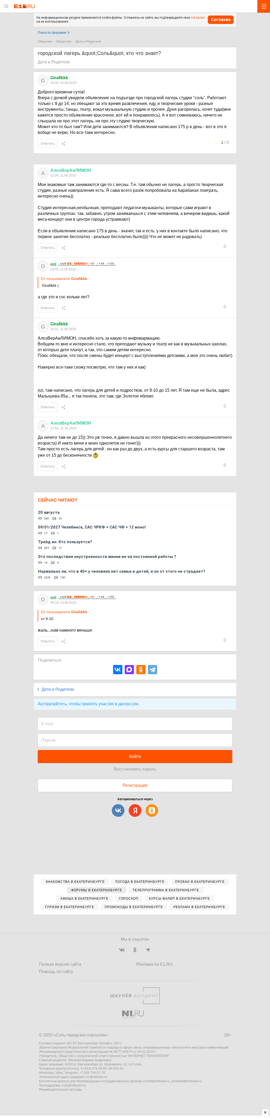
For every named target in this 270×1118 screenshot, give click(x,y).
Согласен (220, 19)
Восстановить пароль (135, 769)
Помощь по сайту (56, 971)
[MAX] (129, 669)
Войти (135, 756)
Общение (45, 41)
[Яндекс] (135, 810)
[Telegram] (152, 669)
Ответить (48, 143)
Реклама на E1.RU (154, 964)
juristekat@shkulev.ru (186, 1081)
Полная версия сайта (60, 964)
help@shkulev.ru (74, 1085)
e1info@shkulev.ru (156, 1081)
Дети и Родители (88, 41)
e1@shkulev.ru (96, 1077)
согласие (197, 17)
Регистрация (135, 785)
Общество (63, 41)
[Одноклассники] (141, 669)
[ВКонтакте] (117, 669)
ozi (53, 264)
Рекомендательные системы (60, 1089)
